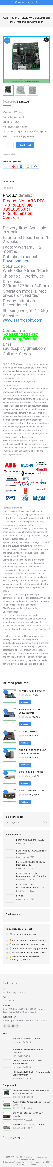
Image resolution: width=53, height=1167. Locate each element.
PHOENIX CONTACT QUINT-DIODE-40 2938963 (33, 752)
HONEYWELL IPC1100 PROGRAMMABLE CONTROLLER (30, 886)
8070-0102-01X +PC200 (31, 772)
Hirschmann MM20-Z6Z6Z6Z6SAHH (29, 711)
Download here (17, 260)
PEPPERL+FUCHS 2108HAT (32, 691)
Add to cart (25, 145)
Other (13, 154)
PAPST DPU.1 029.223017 (31, 790)
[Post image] (10, 843)
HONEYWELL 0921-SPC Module (30, 840)
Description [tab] (8, 181)
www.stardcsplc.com (23, 320)
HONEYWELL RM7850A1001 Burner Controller (31, 852)
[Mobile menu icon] (47, 9)
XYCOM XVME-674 (28, 731)
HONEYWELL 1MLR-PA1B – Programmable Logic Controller (31, 875)
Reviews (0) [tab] (8, 188)
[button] (46, 39)
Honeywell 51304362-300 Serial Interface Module (30, 863)
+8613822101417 (21, 334)
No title (19, 895)
